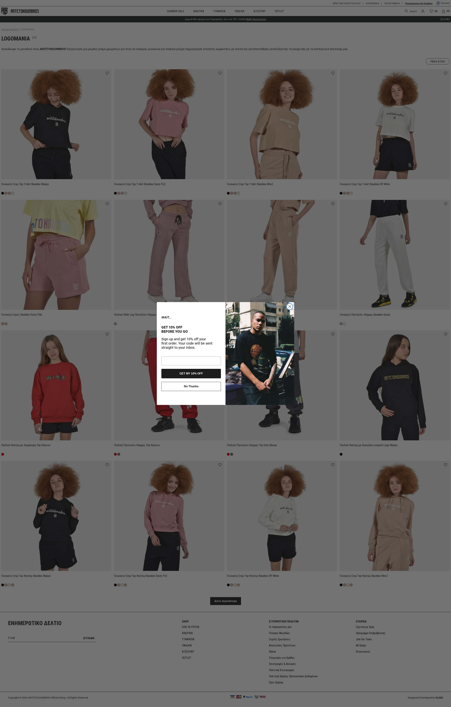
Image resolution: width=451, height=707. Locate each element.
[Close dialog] (290, 306)
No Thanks (191, 386)
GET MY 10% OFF (191, 373)
